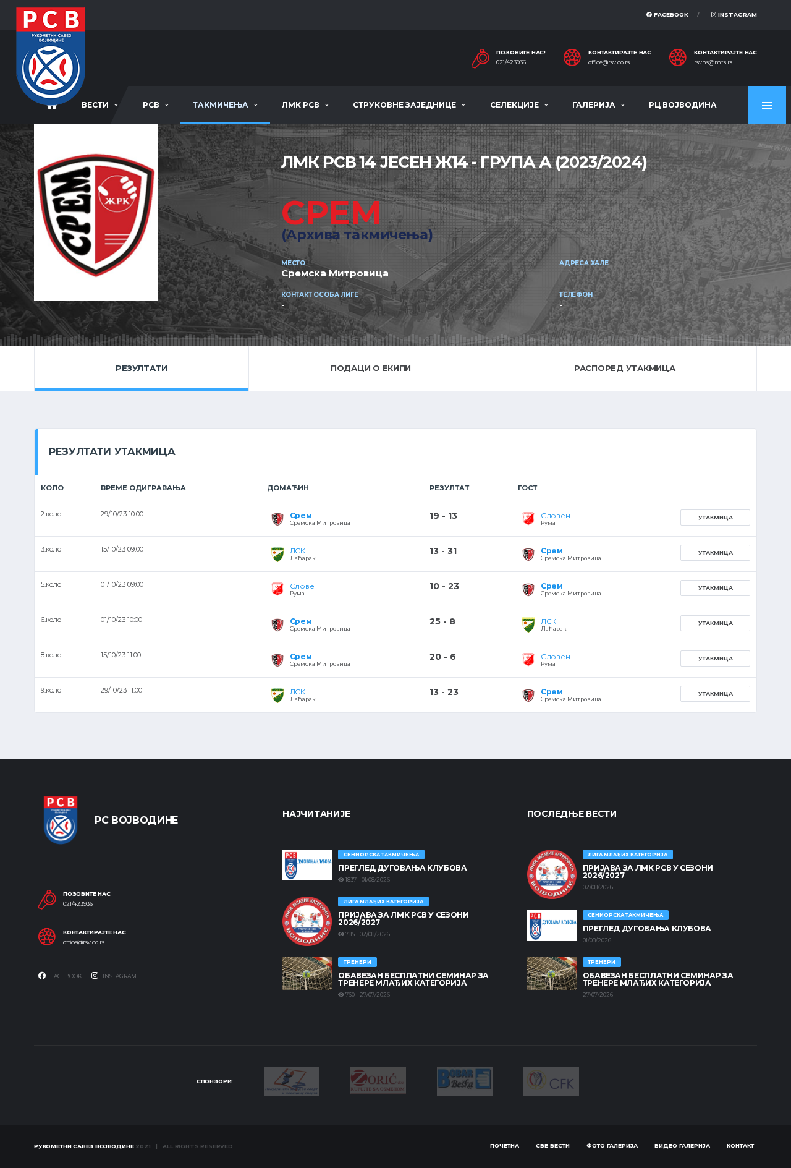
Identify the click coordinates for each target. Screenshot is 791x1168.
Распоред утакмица (624, 368)
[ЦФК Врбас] (551, 1080)
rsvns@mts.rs (713, 62)
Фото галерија (612, 1145)
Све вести (553, 1145)
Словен (555, 515)
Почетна (504, 1145)
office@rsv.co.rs (609, 62)
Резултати (141, 368)
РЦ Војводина (683, 104)
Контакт (740, 1145)
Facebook (670, 14)
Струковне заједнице (404, 104)
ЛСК (297, 550)
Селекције (514, 104)
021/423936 (511, 62)
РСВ (151, 104)
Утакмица (715, 517)
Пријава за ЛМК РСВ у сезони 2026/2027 (403, 918)
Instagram (736, 14)
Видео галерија (682, 1145)
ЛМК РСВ (300, 104)
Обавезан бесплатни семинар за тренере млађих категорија (413, 979)
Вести (95, 104)
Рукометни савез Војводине (84, 1146)
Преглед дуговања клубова (402, 867)
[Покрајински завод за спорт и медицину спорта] (291, 1080)
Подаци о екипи (371, 368)
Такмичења (220, 104)
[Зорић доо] (378, 1079)
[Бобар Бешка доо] (465, 1080)
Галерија (593, 104)
